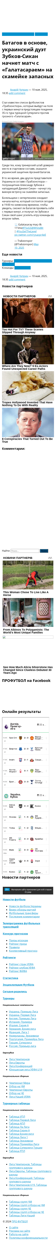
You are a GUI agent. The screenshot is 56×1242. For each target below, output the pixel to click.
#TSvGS (26, 228)
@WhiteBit (37, 228)
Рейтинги (9, 957)
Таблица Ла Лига (19, 1127)
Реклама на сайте (19, 1231)
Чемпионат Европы (21, 1090)
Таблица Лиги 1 (18, 1137)
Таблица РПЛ (17, 1151)
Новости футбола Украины (18, 34)
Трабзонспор (22, 267)
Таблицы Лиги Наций (22, 1215)
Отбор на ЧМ (17, 1086)
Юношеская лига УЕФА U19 (25, 1069)
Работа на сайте (18, 1234)
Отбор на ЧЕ (16, 1093)
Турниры (8, 998)
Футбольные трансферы (23, 913)
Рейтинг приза (18, 944)
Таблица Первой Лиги (22, 1120)
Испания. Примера (20, 1022)
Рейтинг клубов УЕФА (22, 967)
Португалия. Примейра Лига (26, 1039)
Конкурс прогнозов (15, 933)
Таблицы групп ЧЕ (20, 1208)
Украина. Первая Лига (22, 1015)
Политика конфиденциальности (28, 1237)
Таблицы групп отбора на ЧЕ (26, 1212)
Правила (14, 947)
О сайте (13, 1227)
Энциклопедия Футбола (18, 984)
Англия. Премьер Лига (22, 1018)
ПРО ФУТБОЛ (20, 1221)
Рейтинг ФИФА (18, 971)
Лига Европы (17, 1062)
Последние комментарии (24, 916)
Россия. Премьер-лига (22, 1046)
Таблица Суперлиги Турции (25, 1147)
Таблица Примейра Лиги (24, 1144)
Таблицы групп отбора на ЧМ (27, 1205)
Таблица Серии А (19, 1130)
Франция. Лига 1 (19, 1032)
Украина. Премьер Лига (23, 1011)
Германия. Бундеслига (22, 1029)
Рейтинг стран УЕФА (21, 964)
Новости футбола (14, 899)
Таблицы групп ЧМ (20, 1201)
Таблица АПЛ (17, 1123)
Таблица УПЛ (17, 1116)
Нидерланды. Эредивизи (24, 1035)
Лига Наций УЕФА (19, 1096)
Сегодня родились (15, 991)
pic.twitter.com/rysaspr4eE (30, 235)
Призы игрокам (18, 940)
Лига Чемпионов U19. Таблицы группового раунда (28, 1186)
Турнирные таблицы (16, 1103)
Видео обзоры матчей (22, 909)
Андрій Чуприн (19, 89)
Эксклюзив (41, 34)
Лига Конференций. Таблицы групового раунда (26, 1179)
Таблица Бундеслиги (21, 1134)
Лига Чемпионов (19, 1059)
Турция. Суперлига (20, 1042)
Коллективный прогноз (23, 950)
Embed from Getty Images (13, 122)
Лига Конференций (20, 1066)
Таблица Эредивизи (21, 1140)
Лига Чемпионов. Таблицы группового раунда (25, 1166)
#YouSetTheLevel (26, 231)
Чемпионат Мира (19, 1083)
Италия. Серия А (19, 1025)
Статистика (10, 978)
